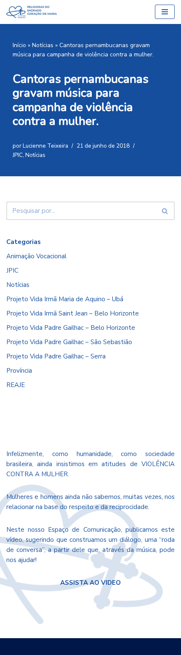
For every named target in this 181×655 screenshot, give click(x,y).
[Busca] (165, 211)
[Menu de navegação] (165, 12)
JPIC (18, 155)
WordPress (115, 646)
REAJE (15, 385)
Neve (58, 646)
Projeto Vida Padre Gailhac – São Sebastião (69, 342)
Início (19, 45)
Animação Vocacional (36, 256)
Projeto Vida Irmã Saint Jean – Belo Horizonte (72, 313)
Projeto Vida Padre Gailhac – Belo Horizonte (70, 328)
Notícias (42, 45)
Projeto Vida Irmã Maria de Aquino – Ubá (64, 299)
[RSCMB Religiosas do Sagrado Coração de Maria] (31, 12)
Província (19, 370)
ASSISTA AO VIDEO (90, 582)
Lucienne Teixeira (45, 146)
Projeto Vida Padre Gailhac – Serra (56, 356)
